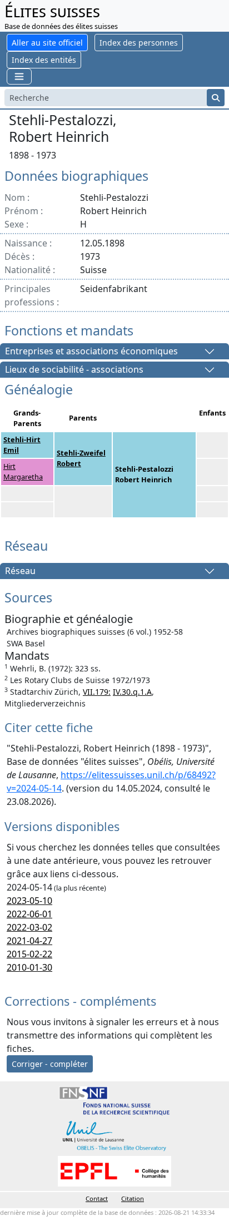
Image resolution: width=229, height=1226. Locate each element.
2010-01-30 (29, 967)
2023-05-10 (29, 900)
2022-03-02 (29, 927)
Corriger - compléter (50, 1064)
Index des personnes (138, 42)
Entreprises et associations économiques (91, 351)
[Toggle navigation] (19, 76)
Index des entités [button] (44, 60)
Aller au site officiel (47, 42)
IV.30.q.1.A (132, 691)
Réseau (20, 571)
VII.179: (97, 691)
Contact (97, 1198)
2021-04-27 (29, 941)
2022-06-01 (29, 914)
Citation (132, 1198)
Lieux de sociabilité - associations (74, 369)
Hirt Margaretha (23, 471)
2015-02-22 (29, 954)
